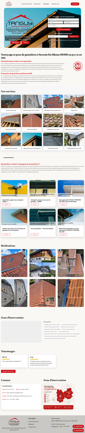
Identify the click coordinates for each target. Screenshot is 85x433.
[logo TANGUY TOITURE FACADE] (14, 421)
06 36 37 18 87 (10, 389)
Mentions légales (55, 418)
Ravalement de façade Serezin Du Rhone (51, 326)
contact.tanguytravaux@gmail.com (14, 392)
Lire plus (6, 204)
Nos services (37, 4)
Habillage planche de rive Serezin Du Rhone (52, 324)
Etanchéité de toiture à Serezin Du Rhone (69, 324)
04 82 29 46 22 (25, 389)
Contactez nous (55, 4)
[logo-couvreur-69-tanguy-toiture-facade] (8, 4)
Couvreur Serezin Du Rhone (64, 331)
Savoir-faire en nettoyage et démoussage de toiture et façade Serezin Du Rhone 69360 (60, 336)
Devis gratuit (75, 4)
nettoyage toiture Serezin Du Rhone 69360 (52, 329)
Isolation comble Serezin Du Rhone (50, 331)
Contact (25, 42)
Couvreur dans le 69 (26, 4)
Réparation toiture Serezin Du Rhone (68, 326)
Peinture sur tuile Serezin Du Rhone (68, 329)
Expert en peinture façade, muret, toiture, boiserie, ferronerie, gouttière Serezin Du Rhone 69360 (61, 333)
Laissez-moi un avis (8, 371)
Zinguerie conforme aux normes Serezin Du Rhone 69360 (54, 338)
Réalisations (46, 4)
